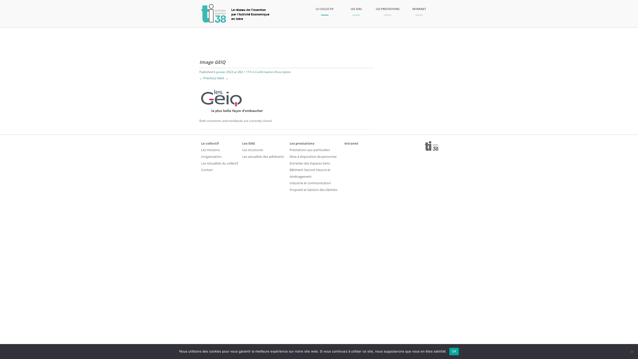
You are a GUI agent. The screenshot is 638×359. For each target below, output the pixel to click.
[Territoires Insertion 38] (213, 21)
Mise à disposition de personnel (313, 156)
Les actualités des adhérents (263, 156)
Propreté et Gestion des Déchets (313, 189)
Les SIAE (356, 9)
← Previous (207, 78)
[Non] (631, 351)
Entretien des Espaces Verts (310, 163)
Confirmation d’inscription (273, 72)
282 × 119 (244, 72)
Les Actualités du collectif (219, 163)
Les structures (252, 150)
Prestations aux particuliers (310, 150)
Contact (207, 170)
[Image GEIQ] (234, 114)
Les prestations (387, 9)
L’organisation (211, 156)
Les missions (210, 150)
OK (454, 351)
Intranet (419, 9)
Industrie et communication (310, 183)
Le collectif (325, 9)
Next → (222, 78)
